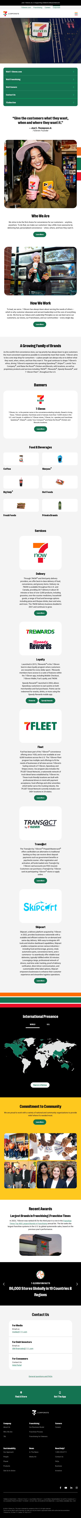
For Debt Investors (22, 1341)
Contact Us (59, 1457)
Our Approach (8, 1452)
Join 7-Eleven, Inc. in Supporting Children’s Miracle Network (40, 3)
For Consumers (20, 1358)
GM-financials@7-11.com (22, 1348)
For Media (17, 1325)
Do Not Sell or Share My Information (42, 1501)
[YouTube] (66, 1487)
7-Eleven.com (26, 8)
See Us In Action (9, 1471)
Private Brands (50, 515)
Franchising (37, 8)
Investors (58, 1471)
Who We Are (7, 1432)
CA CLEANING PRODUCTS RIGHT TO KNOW (15, 1501)
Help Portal (17, 1365)
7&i (4, 1436)
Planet (5, 1461)
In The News (33, 1452)
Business (58, 1466)
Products (6, 1466)
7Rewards (31, 701)
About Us (6, 1427)
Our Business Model (36, 1427)
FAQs (57, 1461)
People (5, 1457)
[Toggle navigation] (76, 13)
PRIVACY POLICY (23, 1499)
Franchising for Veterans (38, 1436)
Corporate (56, 8)
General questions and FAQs (40, 1376)
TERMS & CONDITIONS (9, 1499)
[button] (4, 414)
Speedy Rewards (47, 701)
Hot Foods (47, 491)
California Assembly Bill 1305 (66, 1501)
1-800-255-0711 (61, 1452)
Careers (47, 8)
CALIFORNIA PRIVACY (35, 1499)
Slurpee (47, 468)
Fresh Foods (9, 515)
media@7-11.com (19, 1332)
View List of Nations (40, 1085)
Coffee (7, 468)
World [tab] (32, 1024)
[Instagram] (77, 1487)
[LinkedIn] (71, 1487)
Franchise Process (36, 1432)
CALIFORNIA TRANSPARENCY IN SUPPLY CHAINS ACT (59, 1499)
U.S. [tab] (48, 1024)
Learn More (40, 234)
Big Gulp (8, 491)
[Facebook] (60, 1487)
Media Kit (32, 1457)
